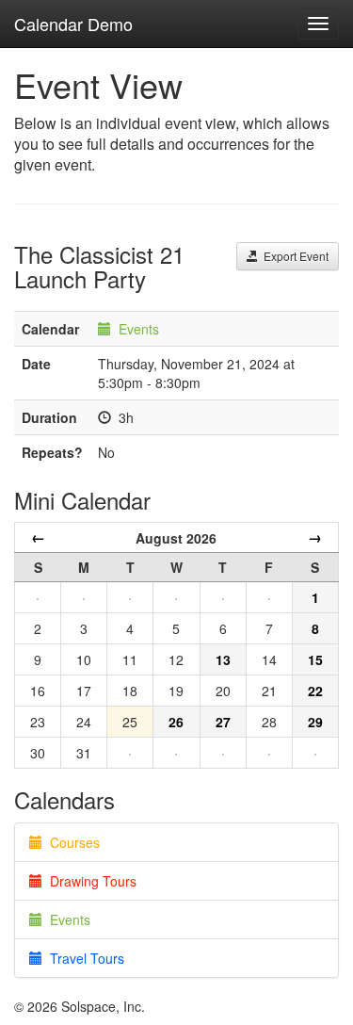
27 (223, 721)
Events (139, 328)
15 (315, 659)
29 (315, 721)
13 (223, 659)
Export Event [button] (293, 256)
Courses (71, 842)
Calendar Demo (73, 23)
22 (315, 690)
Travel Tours (83, 958)
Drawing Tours (89, 880)
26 (176, 721)
